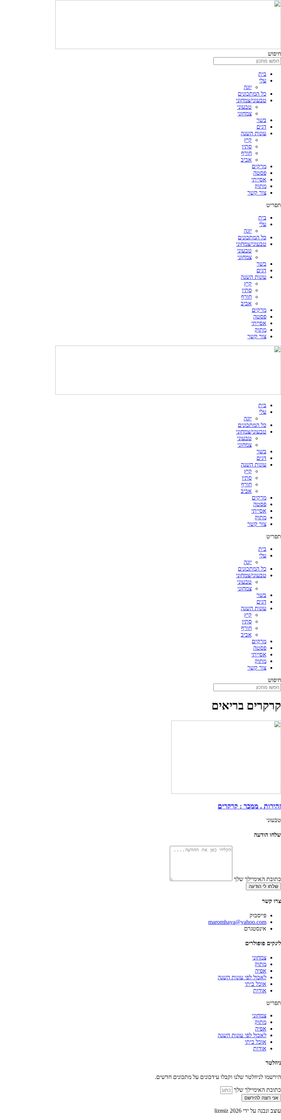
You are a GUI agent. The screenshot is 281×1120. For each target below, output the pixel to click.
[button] (140, 205)
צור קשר (256, 192)
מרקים (259, 166)
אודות (259, 990)
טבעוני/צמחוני (251, 100)
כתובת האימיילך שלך (256, 879)
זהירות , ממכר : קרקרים (249, 806)
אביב (246, 159)
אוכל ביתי (255, 984)
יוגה (248, 87)
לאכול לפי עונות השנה (242, 977)
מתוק (260, 186)
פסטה (259, 173)
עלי (262, 80)
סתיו (247, 146)
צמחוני (244, 113)
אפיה (260, 971)
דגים (261, 127)
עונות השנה (253, 133)
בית (262, 74)
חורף (246, 153)
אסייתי (258, 179)
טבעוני (244, 107)
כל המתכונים (252, 94)
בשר (261, 120)
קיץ (248, 140)
